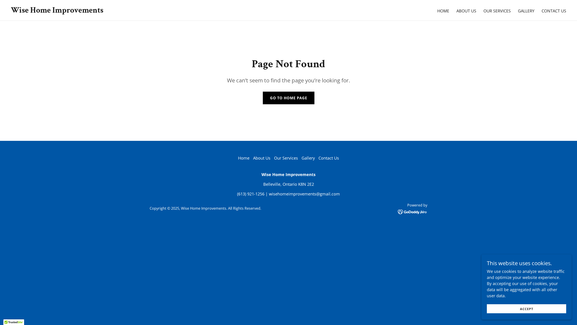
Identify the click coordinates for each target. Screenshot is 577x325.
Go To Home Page (288, 97)
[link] (57, 11)
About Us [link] (466, 11)
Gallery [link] (526, 11)
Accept (526, 309)
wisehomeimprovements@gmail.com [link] (304, 194)
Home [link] (443, 11)
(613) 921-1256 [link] (250, 194)
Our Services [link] (497, 11)
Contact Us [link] (554, 11)
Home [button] (244, 158)
